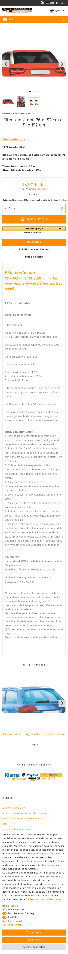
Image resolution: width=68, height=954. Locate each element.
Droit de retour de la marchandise (22, 819)
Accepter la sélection (34, 947)
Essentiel (13, 906)
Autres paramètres (13, 925)
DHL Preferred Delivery (21, 914)
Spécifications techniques (34, 250)
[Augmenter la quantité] (14, 208)
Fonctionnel (15, 921)
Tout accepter (34, 932)
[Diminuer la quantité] (5, 208)
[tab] (34, 242)
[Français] (56, 3)
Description (34, 242)
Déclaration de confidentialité (43, 900)
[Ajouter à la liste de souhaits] (61, 208)
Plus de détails (34, 257)
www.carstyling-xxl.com (16, 829)
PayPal (12, 917)
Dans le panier (36, 219)
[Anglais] (52, 3)
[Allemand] (47, 3)
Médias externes (17, 910)
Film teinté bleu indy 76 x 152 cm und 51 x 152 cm (34, 735)
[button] (34, 230)
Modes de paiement (13, 808)
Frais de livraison (41, 189)
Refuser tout (34, 940)
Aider (5, 824)
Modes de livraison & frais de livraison (24, 813)
